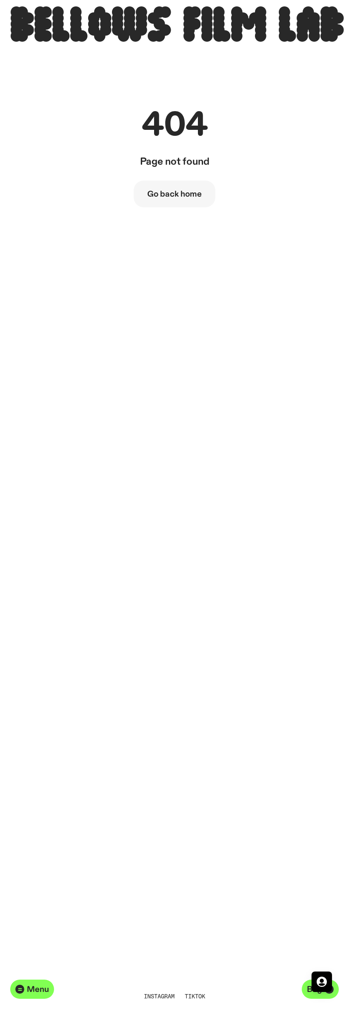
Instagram (159, 996)
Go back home (174, 194)
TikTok (195, 996)
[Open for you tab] (322, 982)
